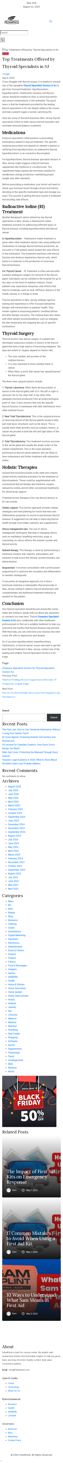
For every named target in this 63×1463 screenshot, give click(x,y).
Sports (11, 1045)
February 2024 (15, 858)
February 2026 (15, 809)
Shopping (13, 1037)
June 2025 (13, 820)
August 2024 (14, 835)
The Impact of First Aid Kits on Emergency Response (31, 1176)
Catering (12, 924)
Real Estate (14, 1033)
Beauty (11, 912)
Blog (10, 916)
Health (5, 53)
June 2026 (13, 794)
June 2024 (13, 843)
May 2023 (13, 885)
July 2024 (13, 839)
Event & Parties (16, 950)
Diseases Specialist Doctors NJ (18, 668)
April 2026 (13, 801)
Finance (12, 958)
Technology (14, 1052)
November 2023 (16, 862)
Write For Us (14, 1391)
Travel (11, 1056)
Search (5, 710)
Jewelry (12, 1007)
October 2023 (15, 866)
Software (12, 1041)
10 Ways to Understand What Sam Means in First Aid (31, 1300)
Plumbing (13, 1029)
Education (13, 939)
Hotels (11, 999)
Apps (10, 901)
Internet (12, 1003)
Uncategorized (15, 1060)
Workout (12, 1067)
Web (10, 1064)
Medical (12, 1022)
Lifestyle (12, 1014)
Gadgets (12, 969)
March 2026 (14, 805)
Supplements (15, 1048)
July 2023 (13, 877)
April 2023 (13, 888)
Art (9, 905)
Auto (10, 908)
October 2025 (15, 813)
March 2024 (14, 854)
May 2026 (13, 798)
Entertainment (15, 946)
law (10, 1011)
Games (11, 973)
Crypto (11, 927)
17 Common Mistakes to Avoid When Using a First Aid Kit (31, 1238)
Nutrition (12, 1026)
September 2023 (16, 869)
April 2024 (13, 851)
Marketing (12, 1436)
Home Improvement (18, 995)
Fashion (12, 954)
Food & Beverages (17, 965)
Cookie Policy (14, 1440)
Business (13, 920)
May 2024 (13, 847)
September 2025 (16, 816)
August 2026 (14, 786)
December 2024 (16, 824)
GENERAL (13, 977)
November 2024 (16, 828)
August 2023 (14, 873)
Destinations (14, 931)
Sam (7, 74)
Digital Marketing (16, 935)
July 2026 (13, 790)
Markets (12, 1018)
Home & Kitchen (16, 984)
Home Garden (15, 992)
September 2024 (16, 832)
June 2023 (13, 881)
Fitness (12, 961)
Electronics (13, 942)
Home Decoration (17, 988)
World (11, 1071)
